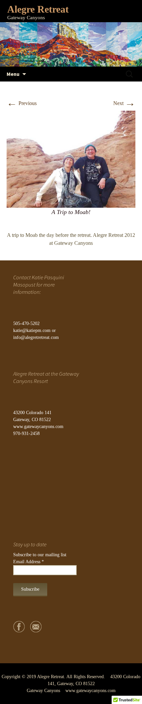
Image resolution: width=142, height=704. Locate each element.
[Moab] (71, 158)
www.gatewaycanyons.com (38, 426)
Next (124, 103)
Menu (13, 74)
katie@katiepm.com (32, 330)
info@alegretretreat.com (36, 337)
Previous (22, 103)
